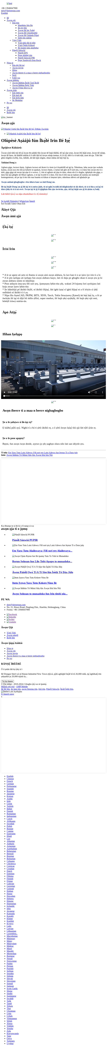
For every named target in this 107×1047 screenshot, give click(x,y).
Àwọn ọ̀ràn (12, 90)
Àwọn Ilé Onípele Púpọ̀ (28, 35)
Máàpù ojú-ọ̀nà (7, 686)
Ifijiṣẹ (14, 70)
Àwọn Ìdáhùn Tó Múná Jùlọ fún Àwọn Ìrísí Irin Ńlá (29, 455)
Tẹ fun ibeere (7, 681)
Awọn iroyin (17, 68)
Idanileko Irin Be (25, 25)
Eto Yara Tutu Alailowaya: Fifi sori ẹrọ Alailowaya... (42, 550)
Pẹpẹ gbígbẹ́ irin (25, 55)
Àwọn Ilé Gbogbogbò (27, 33)
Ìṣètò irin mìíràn (25, 38)
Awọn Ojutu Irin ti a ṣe (22, 88)
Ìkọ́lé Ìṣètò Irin (66, 689)
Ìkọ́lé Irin (11, 112)
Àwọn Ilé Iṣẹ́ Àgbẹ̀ (26, 30)
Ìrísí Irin (15, 23)
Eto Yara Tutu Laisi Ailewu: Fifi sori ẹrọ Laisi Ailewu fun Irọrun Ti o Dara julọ (43, 452)
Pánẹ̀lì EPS (23, 53)
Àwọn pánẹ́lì (12, 635)
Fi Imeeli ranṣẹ (7, 694)
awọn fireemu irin (29, 689)
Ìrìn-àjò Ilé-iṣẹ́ (18, 65)
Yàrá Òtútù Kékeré (26, 45)
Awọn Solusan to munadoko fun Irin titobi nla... (40, 593)
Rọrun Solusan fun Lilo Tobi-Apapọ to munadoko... (42, 561)
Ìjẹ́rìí (14, 75)
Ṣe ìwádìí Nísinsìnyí (10, 201)
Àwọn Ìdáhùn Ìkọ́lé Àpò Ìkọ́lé (25, 83)
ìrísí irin (41, 689)
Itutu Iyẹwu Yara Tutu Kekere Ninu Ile (34, 582)
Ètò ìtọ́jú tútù (18, 98)
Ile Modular (17, 100)
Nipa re (10, 63)
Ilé (8, 18)
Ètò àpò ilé (17, 95)
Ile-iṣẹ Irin (22, 28)
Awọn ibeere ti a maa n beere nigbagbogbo (31, 73)
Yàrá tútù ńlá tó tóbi (26, 43)
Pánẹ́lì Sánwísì (18, 50)
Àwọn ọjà (11, 20)
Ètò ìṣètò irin (17, 93)
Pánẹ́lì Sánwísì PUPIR (25, 540)
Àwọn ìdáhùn (13, 80)
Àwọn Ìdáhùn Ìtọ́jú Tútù (23, 85)
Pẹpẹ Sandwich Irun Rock (29, 60)
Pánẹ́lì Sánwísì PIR (26, 58)
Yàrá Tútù (16, 40)
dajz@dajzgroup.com (10, 10)
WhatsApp (24, 201)
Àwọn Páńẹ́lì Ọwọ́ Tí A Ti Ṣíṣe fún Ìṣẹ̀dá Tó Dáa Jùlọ (42, 572)
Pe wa (9, 103)
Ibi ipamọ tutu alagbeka (28, 48)
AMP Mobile (22, 686)
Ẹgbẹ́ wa (16, 78)
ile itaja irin (16, 689)
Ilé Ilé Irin (5, 689)
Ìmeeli (32, 201)
